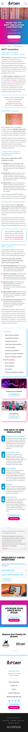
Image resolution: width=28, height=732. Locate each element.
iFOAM (14, 80)
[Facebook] (12, 700)
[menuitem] (14, 335)
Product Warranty (14, 693)
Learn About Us (14, 394)
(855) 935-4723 (15, 33)
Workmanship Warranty (14, 697)
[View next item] (17, 650)
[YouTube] (9, 700)
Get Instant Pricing (14, 36)
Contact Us (14, 685)
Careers (14, 689)
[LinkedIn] (19, 700)
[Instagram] (15, 700)
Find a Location (14, 40)
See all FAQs (6, 580)
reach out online (18, 105)
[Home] (14, 3)
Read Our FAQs (14, 417)
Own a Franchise (14, 682)
